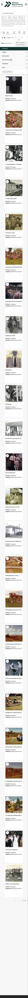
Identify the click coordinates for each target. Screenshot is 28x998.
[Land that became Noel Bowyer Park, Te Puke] (13, 633)
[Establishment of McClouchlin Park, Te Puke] (13, 701)
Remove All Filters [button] (20, 44)
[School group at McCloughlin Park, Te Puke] (13, 256)
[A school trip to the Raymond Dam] (13, 119)
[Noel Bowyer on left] (13, 324)
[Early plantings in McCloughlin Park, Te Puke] (13, 736)
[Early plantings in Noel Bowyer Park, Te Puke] (13, 770)
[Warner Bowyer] (13, 85)
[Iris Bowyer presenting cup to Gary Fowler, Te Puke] (13, 667)
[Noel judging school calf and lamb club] (13, 290)
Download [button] (8, 33)
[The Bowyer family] (13, 222)
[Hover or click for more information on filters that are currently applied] (25, 42)
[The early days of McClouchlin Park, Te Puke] (13, 804)
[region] (14, 60)
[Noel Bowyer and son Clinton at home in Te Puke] (13, 530)
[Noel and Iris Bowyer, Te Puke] (13, 496)
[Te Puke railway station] (13, 187)
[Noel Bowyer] (13, 359)
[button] (14, 32)
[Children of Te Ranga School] (13, 873)
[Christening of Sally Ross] (13, 839)
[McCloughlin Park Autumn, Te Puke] (13, 599)
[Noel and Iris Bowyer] (13, 462)
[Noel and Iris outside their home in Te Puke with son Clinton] (13, 427)
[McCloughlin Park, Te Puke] (13, 564)
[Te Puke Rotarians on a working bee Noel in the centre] (13, 153)
